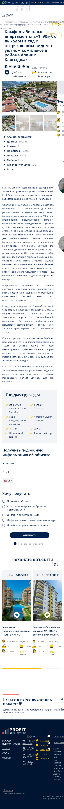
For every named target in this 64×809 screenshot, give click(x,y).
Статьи (45, 24)
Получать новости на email (31, 543)
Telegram (44, 758)
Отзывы (6, 757)
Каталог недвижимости (19, 24)
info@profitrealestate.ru (57, 736)
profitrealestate (57, 742)
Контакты (7, 28)
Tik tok (43, 754)
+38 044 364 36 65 (29, 756)
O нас (6, 24)
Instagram (44, 750)
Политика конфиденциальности (14, 792)
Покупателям (35, 24)
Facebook (44, 741)
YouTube (44, 745)
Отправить (29, 535)
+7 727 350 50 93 (28, 749)
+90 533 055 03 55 (29, 742)
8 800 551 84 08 (28, 762)
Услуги (6, 748)
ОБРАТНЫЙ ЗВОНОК (54, 35)
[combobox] (7, 480)
